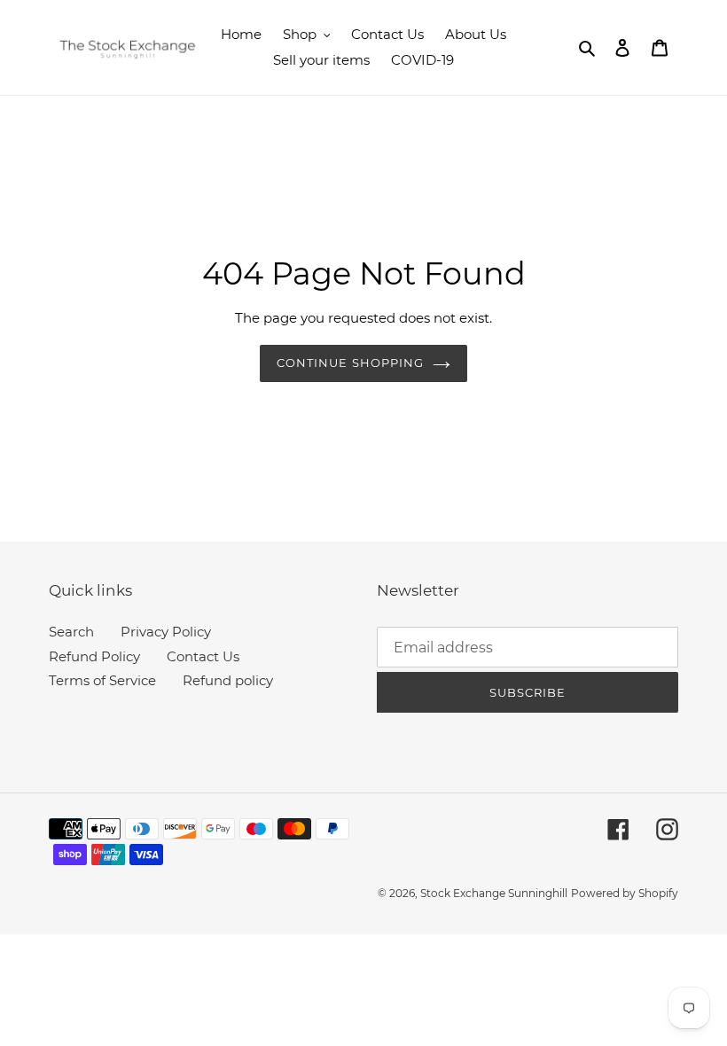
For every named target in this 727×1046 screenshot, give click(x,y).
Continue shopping (350, 362)
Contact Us (203, 656)
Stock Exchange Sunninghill (493, 893)
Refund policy (228, 680)
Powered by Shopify (624, 893)
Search (71, 631)
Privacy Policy (166, 631)
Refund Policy (94, 656)
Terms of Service (102, 680)
